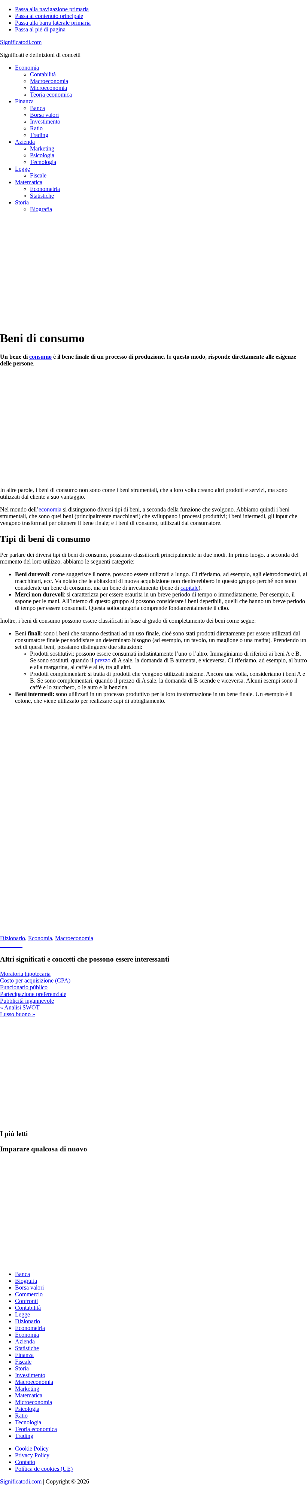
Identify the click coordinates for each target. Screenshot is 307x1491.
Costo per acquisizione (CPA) (35, 980)
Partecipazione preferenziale (33, 994)
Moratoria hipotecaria (25, 974)
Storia (22, 1368)
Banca (22, 1274)
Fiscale (23, 1361)
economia (50, 509)
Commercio (29, 1294)
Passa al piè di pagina (40, 29)
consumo (40, 356)
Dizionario (12, 938)
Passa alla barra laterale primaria (53, 22)
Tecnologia (28, 1422)
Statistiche (27, 1348)
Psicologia (27, 1409)
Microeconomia (33, 1402)
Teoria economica (36, 1429)
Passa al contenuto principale (49, 16)
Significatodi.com (21, 42)
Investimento (30, 1375)
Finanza (24, 1355)
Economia (40, 938)
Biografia (26, 1281)
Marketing (27, 1388)
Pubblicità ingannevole (27, 1000)
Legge (22, 1314)
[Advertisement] (153, 271)
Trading (24, 1436)
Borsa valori (29, 1287)
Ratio (21, 1415)
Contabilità (28, 1308)
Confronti (26, 1301)
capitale (189, 587)
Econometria (30, 1328)
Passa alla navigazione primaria (52, 9)
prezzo (102, 660)
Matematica (28, 1395)
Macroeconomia (74, 938)
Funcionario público (24, 987)
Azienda (25, 1341)
